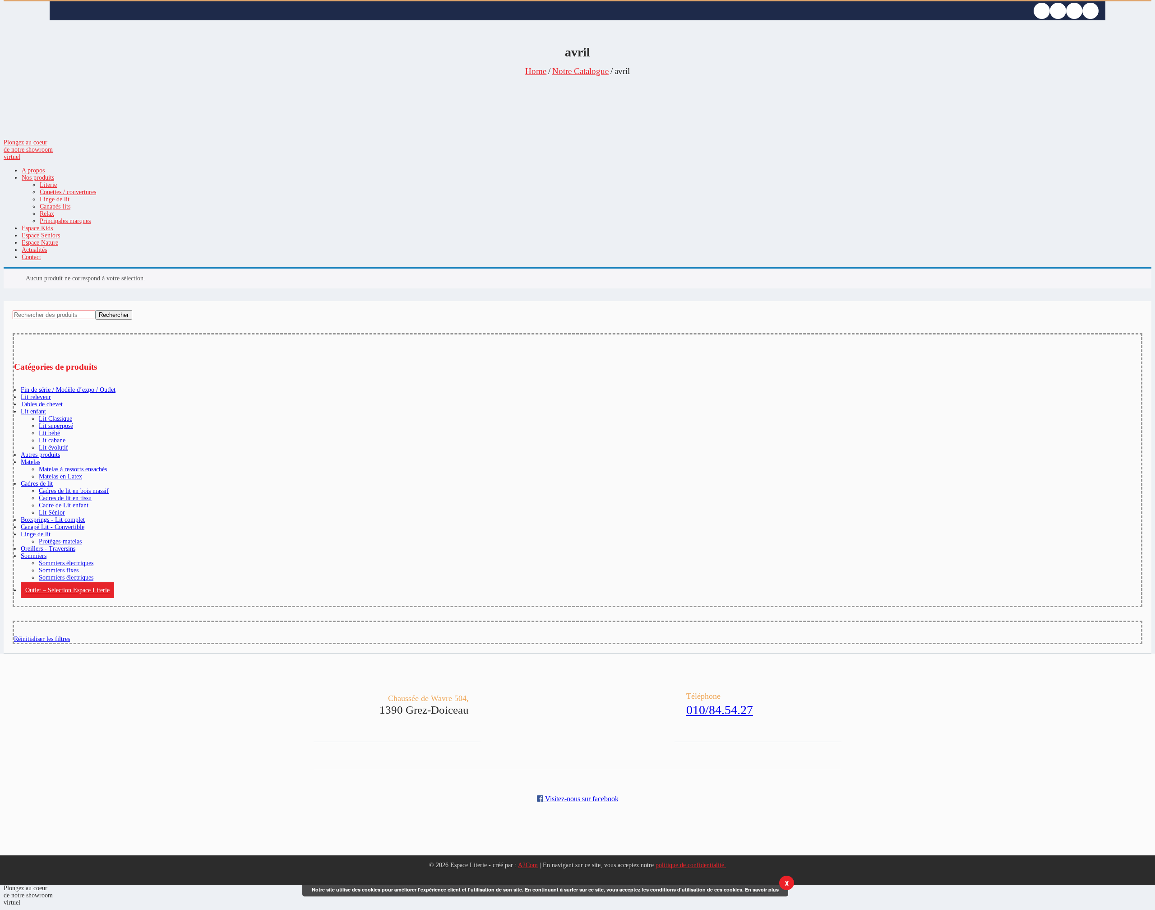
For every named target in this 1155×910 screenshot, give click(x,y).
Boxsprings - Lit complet (53, 519)
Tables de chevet (42, 404)
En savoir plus (762, 889)
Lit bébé (49, 433)
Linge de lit (36, 534)
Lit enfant (33, 411)
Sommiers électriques (66, 563)
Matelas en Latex (60, 476)
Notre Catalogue (580, 71)
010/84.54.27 (719, 710)
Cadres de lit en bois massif (74, 491)
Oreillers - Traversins (48, 548)
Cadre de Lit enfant (63, 505)
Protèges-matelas (60, 541)
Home (535, 71)
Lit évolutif (53, 447)
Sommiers (33, 555)
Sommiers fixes (59, 570)
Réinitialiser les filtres (42, 639)
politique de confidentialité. (691, 865)
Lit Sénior (52, 512)
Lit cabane (52, 440)
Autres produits (40, 454)
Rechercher (114, 314)
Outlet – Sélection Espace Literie (67, 590)
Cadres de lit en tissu (65, 498)
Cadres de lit (37, 483)
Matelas (30, 462)
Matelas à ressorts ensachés (73, 469)
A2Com (528, 865)
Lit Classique (55, 418)
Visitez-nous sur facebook (581, 799)
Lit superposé (56, 425)
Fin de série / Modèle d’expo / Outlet (68, 389)
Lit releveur (36, 397)
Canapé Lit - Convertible (52, 527)
